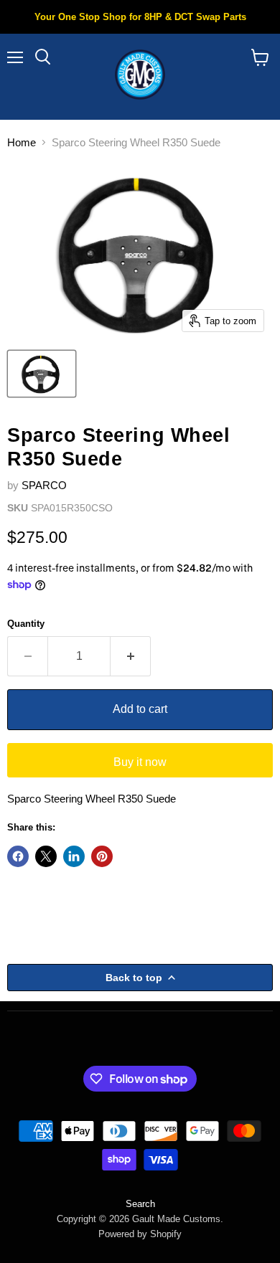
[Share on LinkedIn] (74, 856)
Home (21, 142)
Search (140, 1203)
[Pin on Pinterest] (102, 856)
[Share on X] (46, 856)
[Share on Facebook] (18, 856)
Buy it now (140, 762)
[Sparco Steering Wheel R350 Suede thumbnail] (41, 374)
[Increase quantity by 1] (131, 656)
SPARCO (44, 485)
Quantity (26, 623)
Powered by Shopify (140, 1234)
